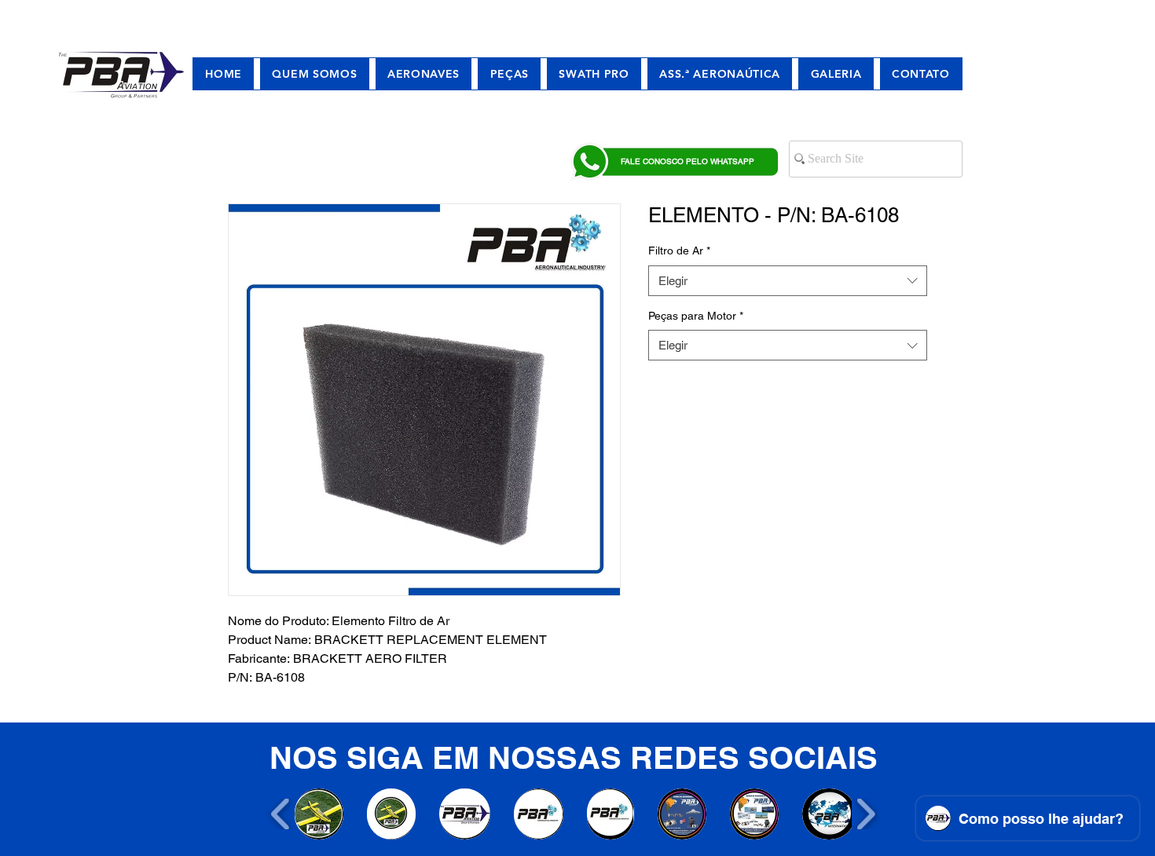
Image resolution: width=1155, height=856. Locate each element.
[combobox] (787, 280)
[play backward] (281, 814)
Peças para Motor (695, 315)
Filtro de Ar (679, 250)
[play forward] (865, 814)
